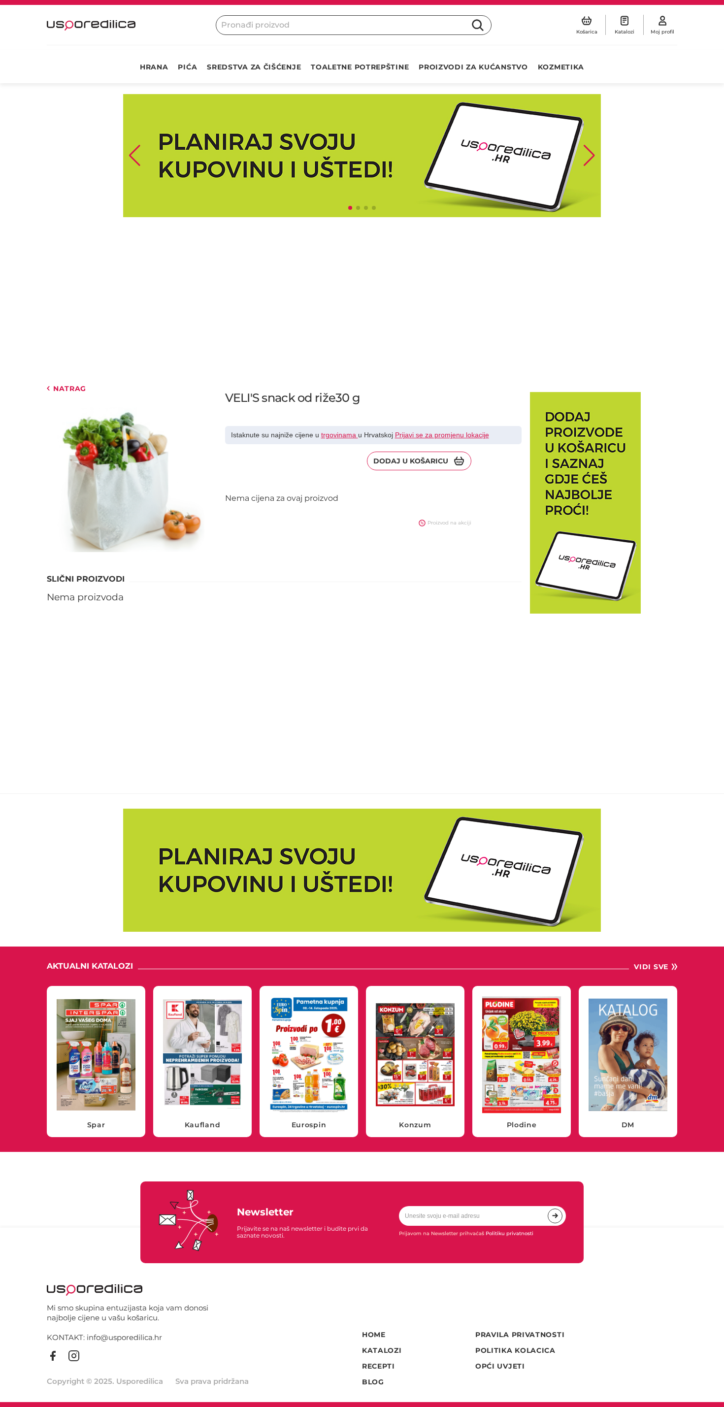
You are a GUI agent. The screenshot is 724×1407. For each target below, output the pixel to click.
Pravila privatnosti (519, 1335)
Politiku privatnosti (509, 1233)
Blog (373, 1382)
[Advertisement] (342, 301)
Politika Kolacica (515, 1350)
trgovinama (339, 435)
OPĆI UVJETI (500, 1366)
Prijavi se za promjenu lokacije (442, 435)
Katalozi (382, 1350)
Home (374, 1335)
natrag (69, 389)
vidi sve (651, 967)
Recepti (378, 1366)
